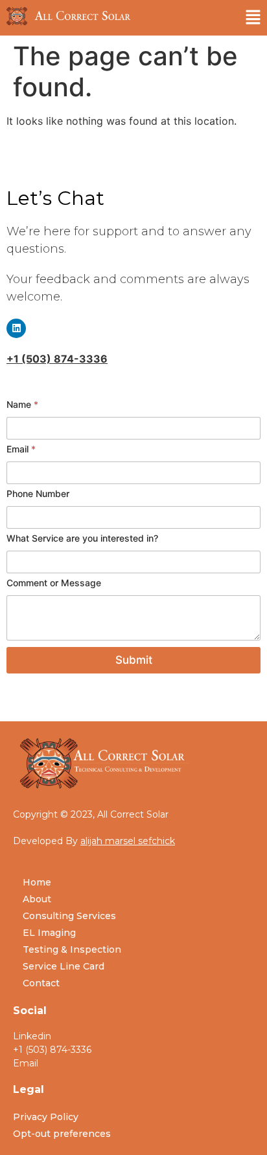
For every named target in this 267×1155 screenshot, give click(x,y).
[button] (253, 18)
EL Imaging (49, 932)
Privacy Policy (45, 1117)
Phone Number (37, 493)
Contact (41, 983)
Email (21, 448)
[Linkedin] (16, 328)
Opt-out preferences (62, 1133)
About (37, 899)
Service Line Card (63, 966)
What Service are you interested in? (82, 538)
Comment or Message (53, 582)
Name (22, 404)
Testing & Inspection (72, 949)
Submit (133, 659)
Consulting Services (69, 916)
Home (37, 882)
